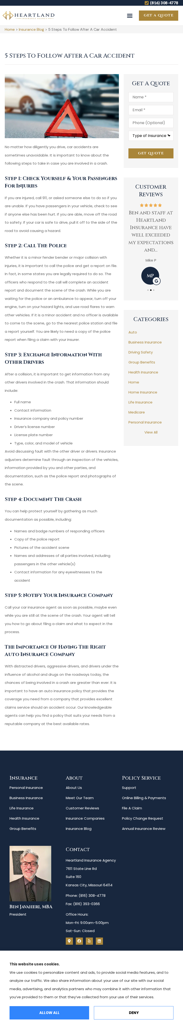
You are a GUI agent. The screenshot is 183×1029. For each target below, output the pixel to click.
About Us (74, 787)
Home (10, 29)
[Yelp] (89, 941)
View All (151, 432)
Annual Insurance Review (143, 828)
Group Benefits (23, 828)
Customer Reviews (82, 808)
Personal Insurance (26, 787)
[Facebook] (79, 941)
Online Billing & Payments (144, 797)
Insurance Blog (31, 29)
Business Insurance (26, 797)
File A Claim (132, 808)
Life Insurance (22, 808)
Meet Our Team (80, 797)
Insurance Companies (85, 818)
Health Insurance (24, 818)
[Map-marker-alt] (69, 941)
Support (129, 787)
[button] (129, 15)
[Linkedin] (99, 941)
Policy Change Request (142, 818)
